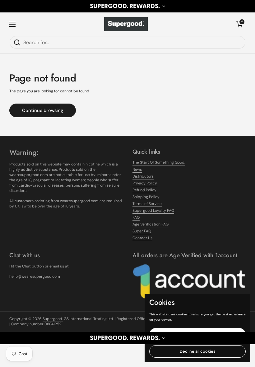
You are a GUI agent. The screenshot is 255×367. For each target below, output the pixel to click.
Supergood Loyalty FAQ (153, 210)
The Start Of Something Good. (158, 162)
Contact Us (142, 237)
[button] (127, 6)
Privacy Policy (144, 183)
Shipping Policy (146, 196)
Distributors (143, 176)
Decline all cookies (198, 351)
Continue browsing (42, 110)
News (137, 169)
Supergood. (53, 318)
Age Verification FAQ (150, 224)
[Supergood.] (126, 24)
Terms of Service (147, 203)
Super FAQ (141, 231)
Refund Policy (144, 190)
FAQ (136, 217)
